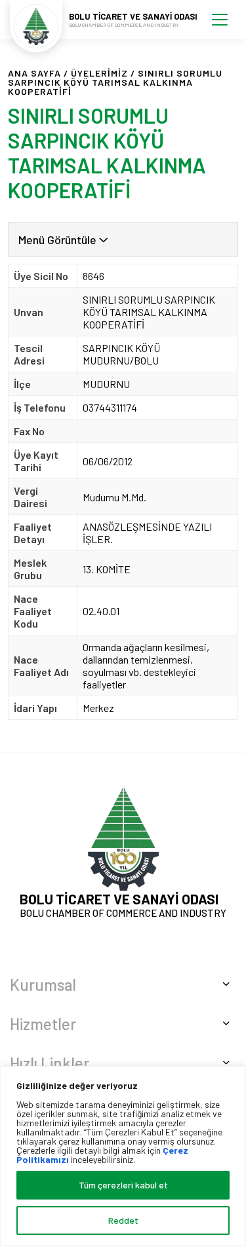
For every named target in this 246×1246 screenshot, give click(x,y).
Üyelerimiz (99, 73)
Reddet (123, 1220)
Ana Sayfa (34, 73)
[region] (123, 1156)
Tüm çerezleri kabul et (123, 1184)
